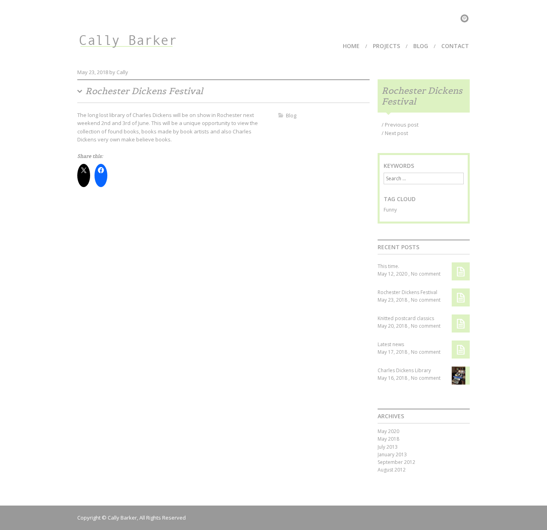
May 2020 (388, 431)
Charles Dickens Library (404, 370)
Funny (390, 209)
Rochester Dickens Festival (407, 292)
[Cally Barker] (127, 36)
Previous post (400, 124)
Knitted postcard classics (406, 318)
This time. (388, 266)
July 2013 (388, 446)
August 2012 (392, 469)
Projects (386, 46)
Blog (420, 46)
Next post (395, 133)
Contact (455, 46)
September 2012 (396, 462)
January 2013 (392, 454)
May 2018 (388, 438)
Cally (122, 72)
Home (351, 46)
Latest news (391, 344)
